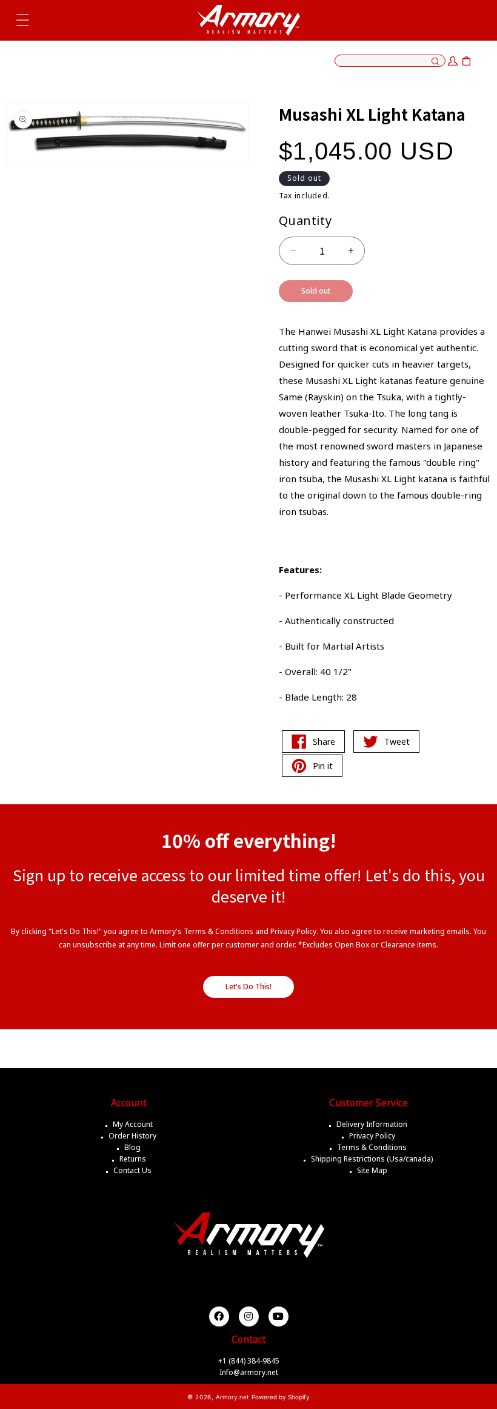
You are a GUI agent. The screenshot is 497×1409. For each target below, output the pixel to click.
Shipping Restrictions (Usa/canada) (372, 1159)
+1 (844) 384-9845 (248, 1361)
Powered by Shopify (281, 1397)
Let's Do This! (248, 986)
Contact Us (132, 1170)
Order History (132, 1136)
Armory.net (232, 1397)
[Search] (435, 62)
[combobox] (390, 61)
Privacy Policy (372, 1136)
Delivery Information (371, 1124)
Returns (132, 1159)
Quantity (305, 220)
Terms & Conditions (372, 1147)
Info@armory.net (248, 1372)
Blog (132, 1147)
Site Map (372, 1170)
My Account (133, 1124)
